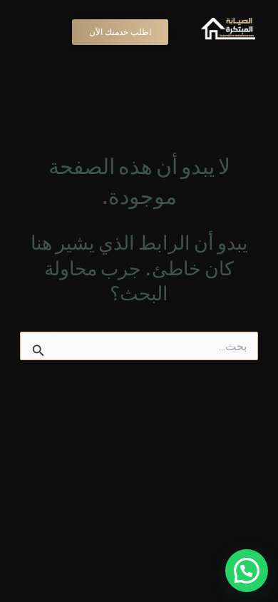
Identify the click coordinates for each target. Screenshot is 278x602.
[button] (246, 570)
